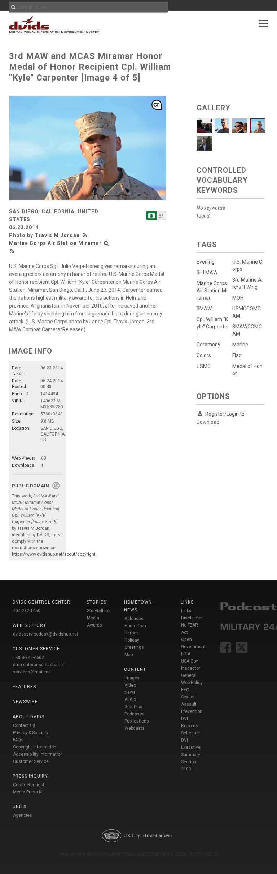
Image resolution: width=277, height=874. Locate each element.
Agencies (22, 815)
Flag (237, 355)
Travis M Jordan (57, 235)
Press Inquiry (30, 776)
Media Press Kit (28, 792)
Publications (136, 721)
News (130, 692)
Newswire (25, 701)
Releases (134, 618)
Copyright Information (34, 747)
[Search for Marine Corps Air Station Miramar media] (106, 243)
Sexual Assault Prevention (191, 704)
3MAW (204, 308)
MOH (237, 298)
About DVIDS (28, 716)
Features (24, 686)
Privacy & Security (30, 732)
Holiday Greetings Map (134, 647)
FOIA (185, 653)
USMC (204, 366)
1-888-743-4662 (28, 657)
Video (130, 685)
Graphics (133, 706)
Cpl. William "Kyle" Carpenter (212, 327)
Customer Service (31, 761)
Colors (204, 355)
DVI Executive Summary (191, 747)
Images (132, 677)
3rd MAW (207, 273)
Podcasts (134, 713)
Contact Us (24, 725)
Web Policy (192, 682)
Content (135, 669)
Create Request (28, 784)
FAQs (18, 739)
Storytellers (98, 610)
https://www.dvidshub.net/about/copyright (54, 554)
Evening (206, 262)
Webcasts (134, 728)
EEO (185, 689)
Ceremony (208, 344)
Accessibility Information (38, 754)
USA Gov (189, 661)
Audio (130, 699)
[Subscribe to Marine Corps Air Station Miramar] (151, 215)
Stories (96, 602)
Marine (240, 344)
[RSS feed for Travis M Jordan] (86, 235)
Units (19, 806)
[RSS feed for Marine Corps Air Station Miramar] (12, 251)
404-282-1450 (26, 610)
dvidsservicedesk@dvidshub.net (45, 634)
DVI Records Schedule (190, 726)
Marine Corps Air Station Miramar (55, 243)
